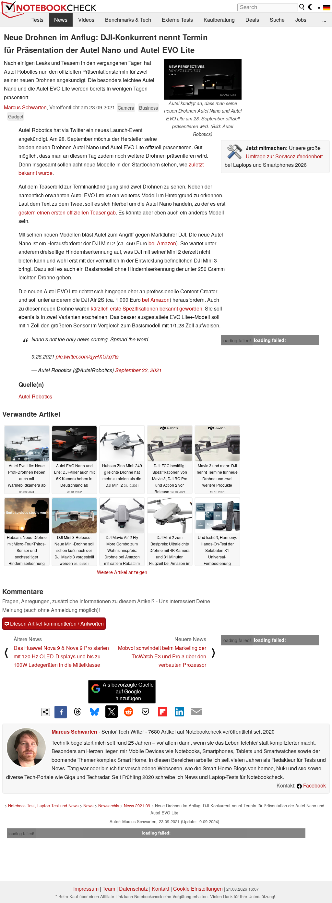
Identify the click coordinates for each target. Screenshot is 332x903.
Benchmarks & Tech (128, 19)
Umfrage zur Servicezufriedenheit (284, 156)
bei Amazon (162, 243)
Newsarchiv (108, 805)
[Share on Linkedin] (179, 711)
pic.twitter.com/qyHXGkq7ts (87, 356)
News (60, 19)
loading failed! (236, 340)
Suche (277, 19)
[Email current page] (196, 712)
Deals (252, 19)
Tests (37, 19)
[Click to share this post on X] (111, 711)
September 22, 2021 (138, 370)
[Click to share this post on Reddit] (128, 711)
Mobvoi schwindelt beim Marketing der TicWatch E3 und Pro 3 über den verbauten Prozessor (162, 656)
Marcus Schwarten (25, 107)
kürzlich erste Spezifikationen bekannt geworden (146, 308)
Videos (86, 19)
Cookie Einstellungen (198, 888)
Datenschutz (133, 888)
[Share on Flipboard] (162, 711)
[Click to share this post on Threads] (77, 712)
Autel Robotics (35, 396)
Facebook (314, 785)
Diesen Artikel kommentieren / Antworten (56, 623)
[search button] (302, 7)
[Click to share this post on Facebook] (60, 712)
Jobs (300, 19)
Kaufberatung (219, 19)
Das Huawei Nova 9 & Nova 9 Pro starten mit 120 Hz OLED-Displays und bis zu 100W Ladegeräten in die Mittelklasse (61, 656)
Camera (126, 107)
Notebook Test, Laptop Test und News (43, 805)
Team (108, 888)
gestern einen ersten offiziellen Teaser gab (67, 212)
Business (148, 107)
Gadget (15, 116)
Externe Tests (177, 19)
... (324, 19)
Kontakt (160, 888)
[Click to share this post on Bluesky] (94, 712)
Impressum (86, 888)
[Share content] (45, 712)
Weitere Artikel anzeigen (122, 572)
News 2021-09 (137, 805)
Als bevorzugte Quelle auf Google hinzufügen (128, 691)
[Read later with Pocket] (145, 711)
